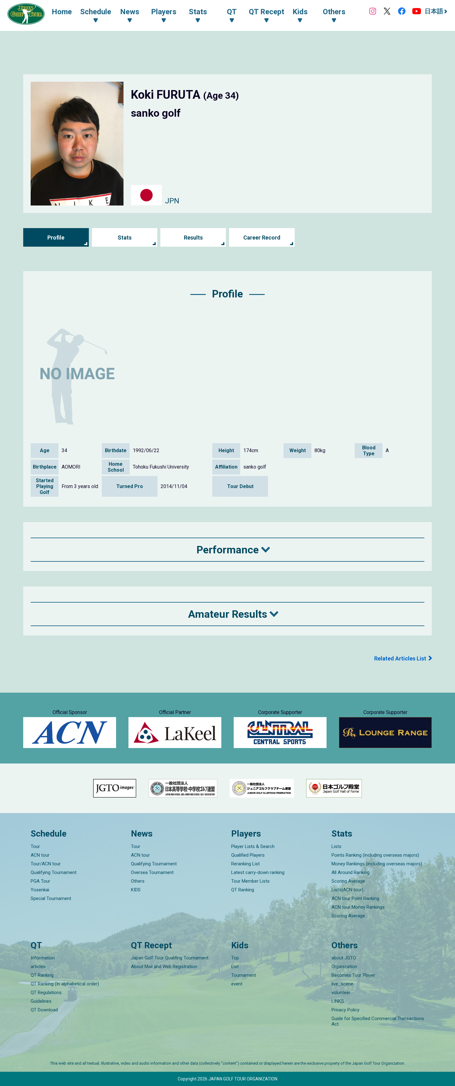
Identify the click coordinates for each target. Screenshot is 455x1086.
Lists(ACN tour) (347, 890)
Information (43, 958)
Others (138, 881)
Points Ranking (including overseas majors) (375, 855)
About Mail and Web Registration (164, 966)
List (235, 966)
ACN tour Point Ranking (355, 898)
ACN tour (40, 855)
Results (193, 237)
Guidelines (41, 1001)
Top (235, 958)
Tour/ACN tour (46, 864)
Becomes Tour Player (353, 975)
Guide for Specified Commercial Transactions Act (378, 1021)
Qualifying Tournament (53, 872)
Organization (344, 966)
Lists (336, 846)
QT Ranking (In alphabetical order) (65, 984)
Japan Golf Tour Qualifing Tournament (169, 958)
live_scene (342, 984)
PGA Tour (40, 881)
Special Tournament (51, 898)
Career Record (261, 237)
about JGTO (344, 958)
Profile (55, 237)
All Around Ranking (351, 872)
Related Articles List (400, 658)
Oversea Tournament (152, 872)
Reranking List (245, 864)
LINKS (338, 1001)
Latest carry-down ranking (257, 872)
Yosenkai (40, 890)
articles (38, 966)
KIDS (136, 890)
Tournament (243, 975)
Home (62, 11)
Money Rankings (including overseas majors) (377, 864)
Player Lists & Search (253, 846)
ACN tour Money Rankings (358, 907)
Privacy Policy (345, 1010)
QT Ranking (242, 890)
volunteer (341, 992)
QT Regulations (46, 992)
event (236, 984)
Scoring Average (348, 881)
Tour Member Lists (250, 881)
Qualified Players (248, 855)
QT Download (44, 1010)
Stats (125, 237)
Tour (35, 846)
